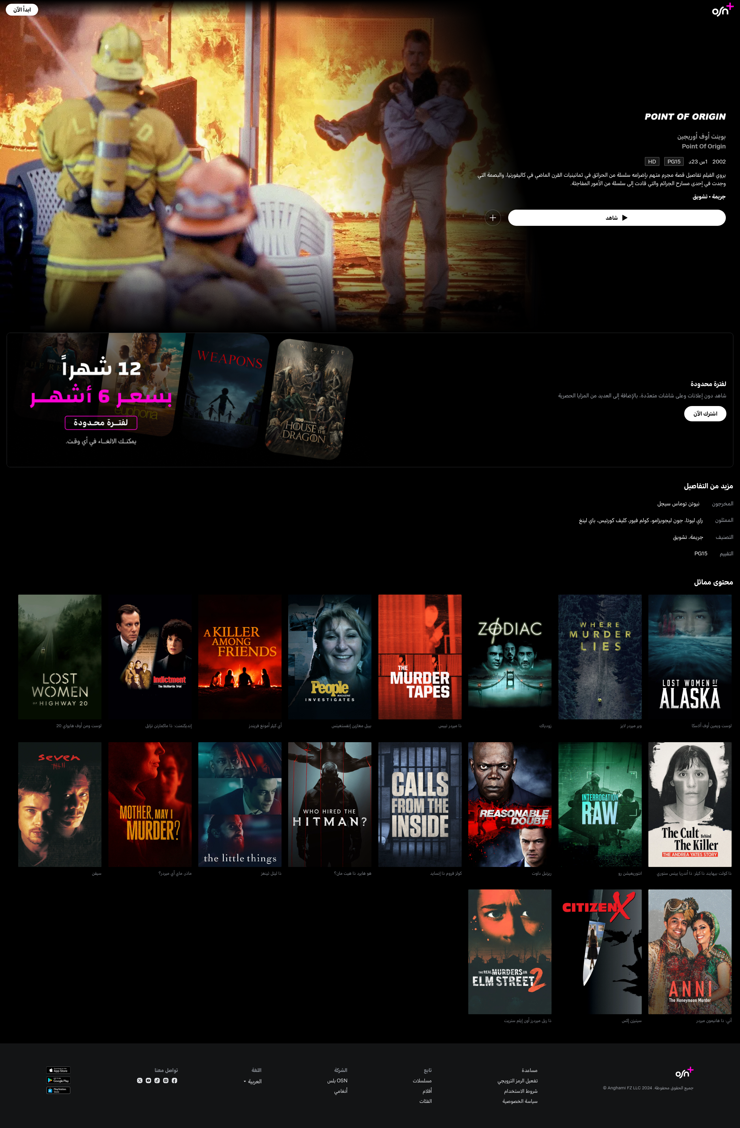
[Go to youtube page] (148, 1081)
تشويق (700, 196)
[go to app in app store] (58, 1070)
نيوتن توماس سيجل (678, 503)
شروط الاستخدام (521, 1091)
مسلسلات (422, 1080)
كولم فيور (639, 520)
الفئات (425, 1101)
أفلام (427, 1091)
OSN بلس (337, 1080)
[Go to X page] (139, 1081)
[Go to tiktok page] (157, 1081)
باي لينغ (587, 520)
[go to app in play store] (58, 1080)
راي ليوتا (694, 520)
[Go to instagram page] (165, 1081)
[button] (22, 10)
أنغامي (340, 1091)
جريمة (719, 196)
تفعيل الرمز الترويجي (517, 1080)
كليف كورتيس (612, 520)
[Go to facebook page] (174, 1081)
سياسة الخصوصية (520, 1101)
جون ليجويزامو (667, 520)
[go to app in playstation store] (58, 1090)
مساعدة (530, 1070)
